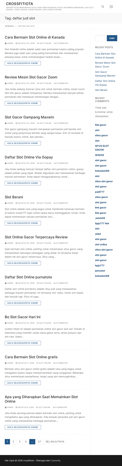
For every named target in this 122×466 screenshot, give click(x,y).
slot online (101, 244)
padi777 (99, 191)
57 (39, 441)
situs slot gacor (104, 181)
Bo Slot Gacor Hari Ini (22, 317)
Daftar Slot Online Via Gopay (29, 157)
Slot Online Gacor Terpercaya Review (36, 237)
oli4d (98, 233)
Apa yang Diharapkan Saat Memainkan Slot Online (41, 399)
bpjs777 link (102, 223)
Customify (55, 460)
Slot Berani (14, 197)
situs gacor (101, 135)
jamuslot (100, 270)
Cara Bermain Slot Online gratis (31, 357)
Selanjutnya (55, 441)
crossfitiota (19, 4)
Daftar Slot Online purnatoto (28, 277)
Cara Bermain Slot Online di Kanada (35, 37)
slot (97, 130)
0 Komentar (62, 43)
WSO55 (99, 155)
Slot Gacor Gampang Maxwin (29, 117)
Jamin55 (100, 218)
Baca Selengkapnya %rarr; (22, 63)
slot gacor (101, 160)
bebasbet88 (102, 170)
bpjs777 (99, 265)
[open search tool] (102, 6)
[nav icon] (111, 7)
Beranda (9, 26)
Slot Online (45, 43)
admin (10, 43)
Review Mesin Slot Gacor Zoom (31, 77)
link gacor (100, 124)
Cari (112, 38)
